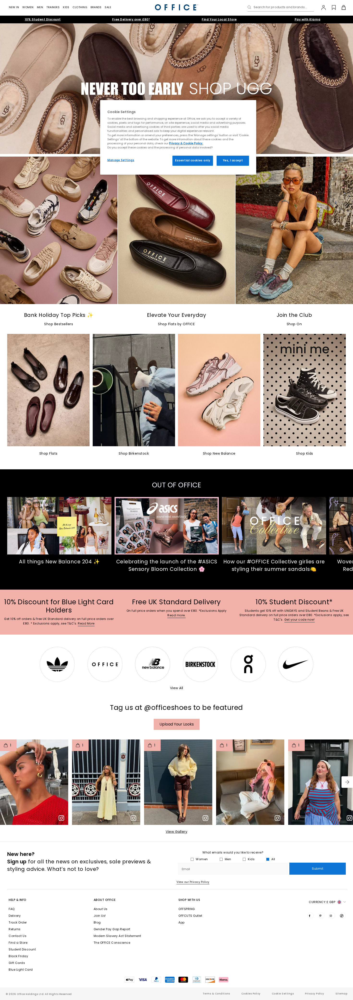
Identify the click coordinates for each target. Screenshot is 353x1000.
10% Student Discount (43, 19)
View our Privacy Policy (192, 882)
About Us (101, 909)
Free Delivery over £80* (131, 19)
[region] (178, 137)
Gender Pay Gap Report (112, 929)
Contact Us (17, 936)
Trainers (53, 7)
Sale (108, 7)
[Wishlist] (331, 7)
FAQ (12, 909)
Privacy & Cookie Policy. (186, 143)
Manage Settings (120, 160)
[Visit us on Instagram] (332, 915)
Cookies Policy (251, 993)
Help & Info (17, 900)
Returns (15, 929)
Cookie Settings (283, 993)
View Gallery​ (176, 831)
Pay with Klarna (308, 19)
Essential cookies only (192, 160)
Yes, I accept (233, 160)
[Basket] (341, 7)
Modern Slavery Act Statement (117, 936)
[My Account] (321, 7)
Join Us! (100, 916)
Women (28, 7)
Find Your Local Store (219, 19)
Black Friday (18, 956)
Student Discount (22, 949)
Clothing (80, 7)
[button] (347, 782)
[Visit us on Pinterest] (321, 915)
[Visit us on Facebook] (310, 915)
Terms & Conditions (216, 993)
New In (14, 7)
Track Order (18, 922)
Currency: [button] (322, 902)
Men (40, 7)
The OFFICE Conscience (112, 943)
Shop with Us (189, 900)
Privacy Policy (314, 993)
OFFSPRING (186, 909)
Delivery (15, 916)
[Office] (176, 7)
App (181, 922)
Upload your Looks (176, 724)
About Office (105, 900)
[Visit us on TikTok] (343, 915)
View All (176, 688)
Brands (96, 7)
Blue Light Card (21, 970)
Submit (317, 868)
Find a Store (18, 943)
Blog (97, 922)
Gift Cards (17, 963)
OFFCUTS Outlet (190, 916)
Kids (66, 7)
